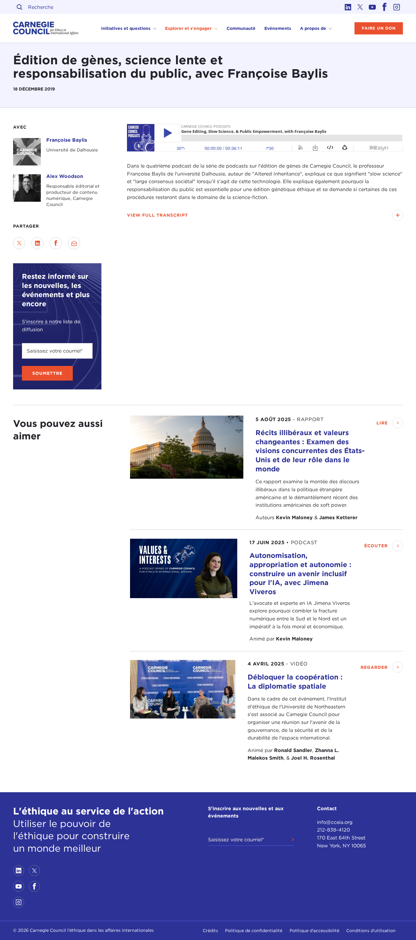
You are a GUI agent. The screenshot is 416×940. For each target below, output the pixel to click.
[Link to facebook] (385, 7)
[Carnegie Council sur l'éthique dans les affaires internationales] (46, 28)
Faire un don (379, 28)
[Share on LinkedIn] (37, 243)
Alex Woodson (64, 176)
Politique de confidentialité (253, 930)
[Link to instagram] (397, 7)
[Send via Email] (74, 243)
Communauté (241, 28)
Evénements (277, 28)
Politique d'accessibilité (314, 930)
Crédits (210, 930)
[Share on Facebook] (56, 243)
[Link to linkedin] (348, 7)
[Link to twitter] (360, 7)
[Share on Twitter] (19, 243)
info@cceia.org (335, 822)
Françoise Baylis (66, 140)
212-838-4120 (333, 830)
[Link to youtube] (372, 7)
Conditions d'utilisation (371, 930)
